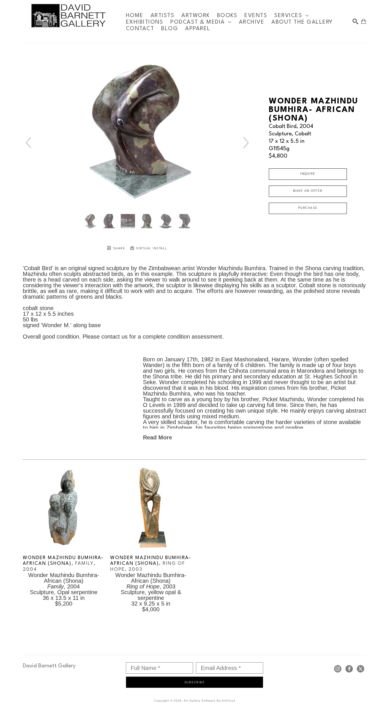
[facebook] (349, 669)
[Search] (355, 21)
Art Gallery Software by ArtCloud (209, 700)
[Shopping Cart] (363, 21)
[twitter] (360, 669)
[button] (291, 15)
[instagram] (337, 669)
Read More (157, 437)
